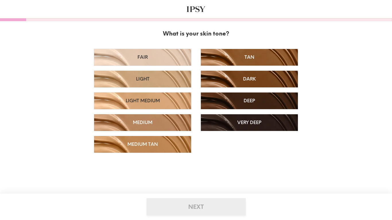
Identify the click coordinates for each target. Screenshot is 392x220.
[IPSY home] (196, 9)
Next (196, 206)
